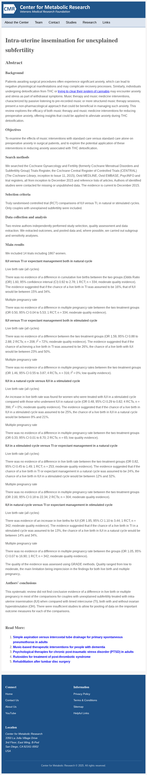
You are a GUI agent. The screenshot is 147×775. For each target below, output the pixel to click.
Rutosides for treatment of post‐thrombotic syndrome (52, 656)
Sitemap (78, 706)
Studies (71, 22)
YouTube (10, 713)
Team (38, 22)
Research (89, 22)
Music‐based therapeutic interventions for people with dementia (59, 647)
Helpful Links (81, 713)
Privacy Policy (82, 693)
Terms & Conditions (85, 700)
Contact (54, 22)
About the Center (17, 22)
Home (9, 693)
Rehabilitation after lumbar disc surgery (41, 661)
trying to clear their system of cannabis (83, 91)
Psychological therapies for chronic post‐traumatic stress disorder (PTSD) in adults (73, 651)
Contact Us (12, 700)
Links (106, 22)
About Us (10, 706)
